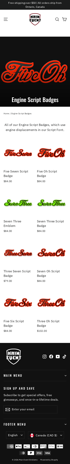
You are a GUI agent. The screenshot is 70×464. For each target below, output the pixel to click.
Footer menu (15, 424)
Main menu (13, 375)
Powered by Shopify (49, 460)
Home (6, 113)
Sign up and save (19, 388)
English (13, 435)
